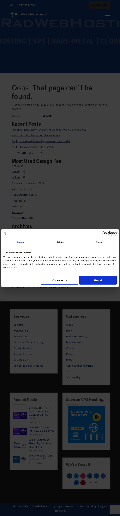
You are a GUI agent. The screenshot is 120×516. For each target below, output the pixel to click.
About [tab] (99, 242)
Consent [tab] (20, 242)
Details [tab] (60, 242)
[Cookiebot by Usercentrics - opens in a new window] (104, 233)
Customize (57, 280)
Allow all (98, 280)
